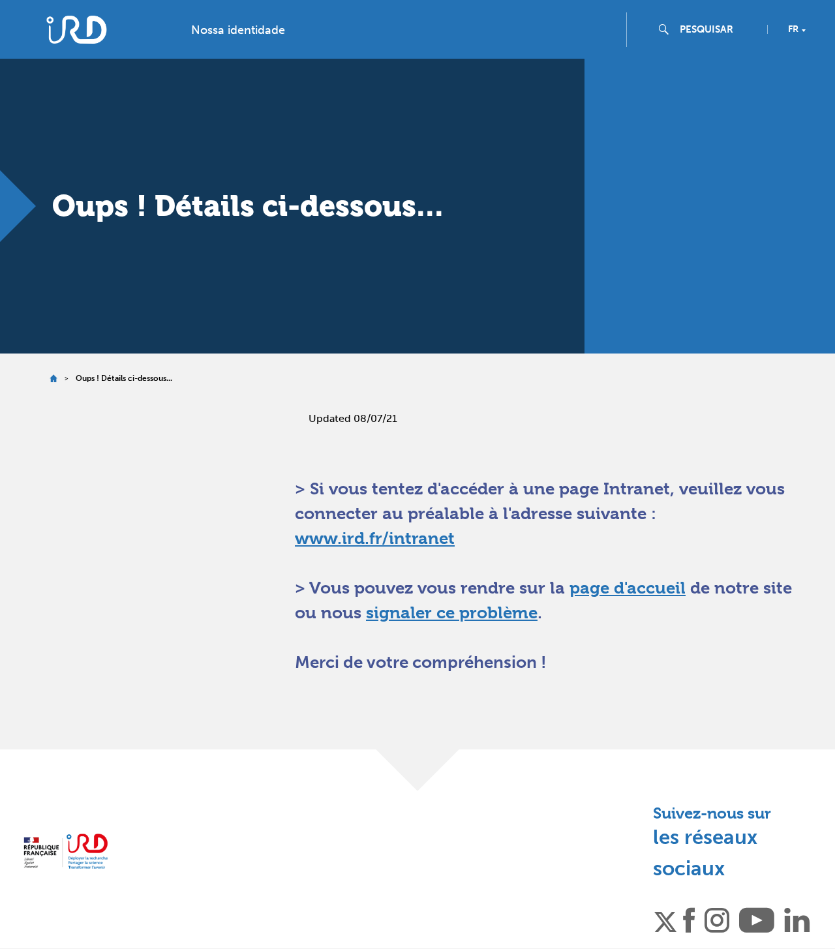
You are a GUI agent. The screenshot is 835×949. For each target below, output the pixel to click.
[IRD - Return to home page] (77, 30)
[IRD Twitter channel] (665, 919)
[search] (718, 29)
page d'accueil (627, 587)
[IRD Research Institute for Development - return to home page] (66, 851)
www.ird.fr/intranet (375, 538)
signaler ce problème (452, 612)
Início (53, 378)
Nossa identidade (238, 30)
